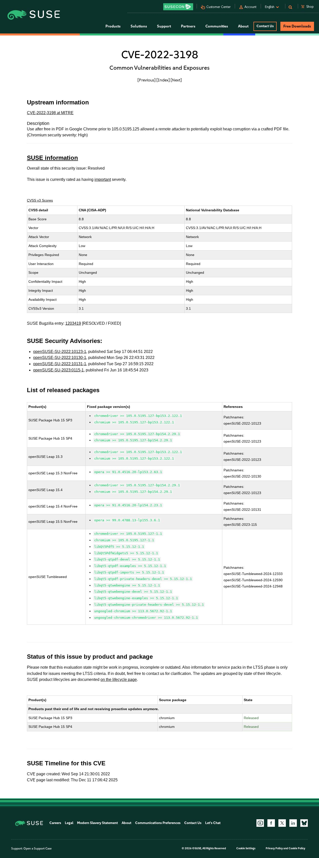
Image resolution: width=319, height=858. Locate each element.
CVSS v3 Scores (40, 200)
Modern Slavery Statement (97, 823)
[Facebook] (271, 823)
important (102, 179)
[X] (282, 823)
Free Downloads (297, 26)
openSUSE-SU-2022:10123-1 (59, 351)
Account (250, 7)
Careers (55, 823)
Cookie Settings (245, 848)
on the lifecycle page (118, 679)
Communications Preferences (157, 823)
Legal (69, 823)
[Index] (163, 79)
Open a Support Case (37, 848)
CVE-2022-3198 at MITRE (50, 113)
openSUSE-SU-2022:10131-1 (59, 364)
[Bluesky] (304, 823)
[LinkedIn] (293, 823)
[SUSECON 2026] (178, 6)
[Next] (176, 79)
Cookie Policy (297, 848)
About (126, 823)
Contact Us (265, 26)
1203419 (73, 323)
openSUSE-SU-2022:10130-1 (59, 357)
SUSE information (52, 157)
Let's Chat (213, 823)
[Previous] (147, 79)
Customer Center (218, 7)
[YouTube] (260, 823)
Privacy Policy (274, 848)
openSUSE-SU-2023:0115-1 (58, 370)
